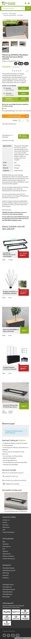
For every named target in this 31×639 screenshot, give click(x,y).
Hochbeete (6, 577)
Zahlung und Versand (8, 556)
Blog (4, 541)
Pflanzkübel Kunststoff (9, 570)
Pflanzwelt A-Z (7, 546)
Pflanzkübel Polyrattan (9, 589)
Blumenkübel (6, 596)
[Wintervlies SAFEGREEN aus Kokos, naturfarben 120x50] (15, 317)
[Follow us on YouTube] (13, 635)
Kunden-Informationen (9, 558)
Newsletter (6, 544)
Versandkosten (27, 638)
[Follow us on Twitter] (5, 635)
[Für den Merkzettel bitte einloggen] (27, 71)
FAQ (4, 549)
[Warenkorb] (29, 3)
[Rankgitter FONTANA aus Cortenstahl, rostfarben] (15, 279)
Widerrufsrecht (7, 553)
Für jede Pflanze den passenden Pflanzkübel (15, 462)
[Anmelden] (25, 3)
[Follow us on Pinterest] (18, 635)
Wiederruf (5, 551)
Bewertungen (8, 423)
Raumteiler (6, 575)
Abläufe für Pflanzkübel (9, 458)
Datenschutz (6, 527)
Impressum (6, 525)
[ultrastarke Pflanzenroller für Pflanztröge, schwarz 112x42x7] (15, 392)
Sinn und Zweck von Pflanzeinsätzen (13, 456)
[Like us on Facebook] (9, 635)
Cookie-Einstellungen (8, 532)
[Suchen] (23, 8)
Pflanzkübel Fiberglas (8, 568)
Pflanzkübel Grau (7, 587)
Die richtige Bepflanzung (10, 460)
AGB (4, 529)
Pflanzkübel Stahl (7, 594)
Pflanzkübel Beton (8, 592)
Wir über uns (6, 520)
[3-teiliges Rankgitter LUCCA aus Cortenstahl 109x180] (15, 355)
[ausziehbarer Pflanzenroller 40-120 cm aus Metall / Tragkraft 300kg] (15, 241)
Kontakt (5, 522)
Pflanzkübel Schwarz (8, 584)
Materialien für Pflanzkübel (10, 464)
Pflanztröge (6, 573)
